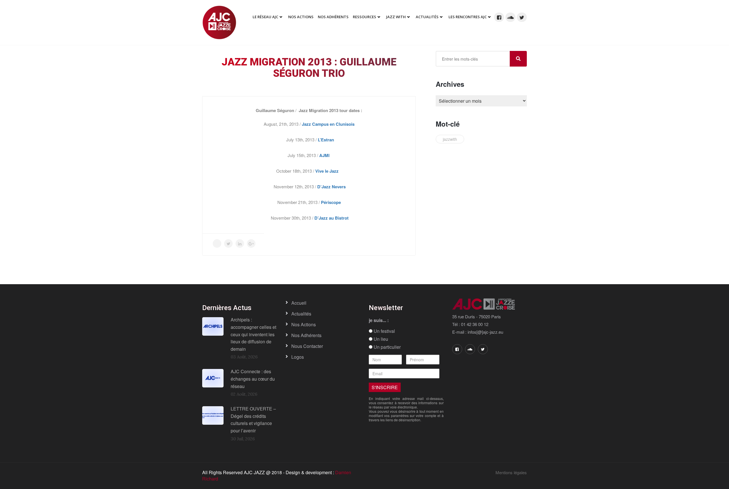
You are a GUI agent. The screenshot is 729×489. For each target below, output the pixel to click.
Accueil (298, 303)
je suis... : (379, 320)
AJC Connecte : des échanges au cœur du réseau (253, 378)
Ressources (364, 16)
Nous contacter (307, 346)
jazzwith (450, 139)
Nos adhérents (333, 16)
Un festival (383, 331)
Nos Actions (301, 16)
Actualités (427, 16)
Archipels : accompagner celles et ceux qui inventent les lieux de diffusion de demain (253, 334)
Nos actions (303, 324)
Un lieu (380, 339)
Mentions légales (511, 472)
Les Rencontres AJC (468, 16)
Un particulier (386, 347)
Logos (297, 357)
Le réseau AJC (265, 16)
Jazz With (396, 16)
